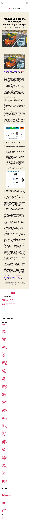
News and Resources (5, 504)
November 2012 (4, 481)
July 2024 (3, 339)
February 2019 (4, 408)
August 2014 (4, 458)
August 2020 (4, 388)
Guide (2, 501)
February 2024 (4, 345)
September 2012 (4, 483)
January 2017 (4, 426)
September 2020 (4, 387)
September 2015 (4, 444)
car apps (9, 282)
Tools (2, 511)
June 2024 (3, 340)
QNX (23, 284)
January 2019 (4, 409)
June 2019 (3, 403)
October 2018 (4, 411)
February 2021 (4, 381)
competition (18, 282)
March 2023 (3, 357)
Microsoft (8, 284)
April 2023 (3, 356)
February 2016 (4, 439)
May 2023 (3, 355)
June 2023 (3, 354)
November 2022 (4, 362)
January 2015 (4, 452)
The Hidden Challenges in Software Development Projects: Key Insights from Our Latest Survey (8, 303)
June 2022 (3, 368)
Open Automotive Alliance (18, 284)
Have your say (22, 71)
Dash (5, 283)
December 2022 (4, 361)
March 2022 (3, 371)
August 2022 (4, 365)
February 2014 (4, 465)
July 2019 (3, 402)
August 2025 (4, 324)
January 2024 (4, 346)
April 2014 (3, 463)
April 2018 (3, 416)
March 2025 (3, 330)
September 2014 (4, 457)
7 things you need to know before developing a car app (14, 21)
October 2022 (4, 363)
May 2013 (3, 474)
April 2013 (3, 475)
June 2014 (3, 460)
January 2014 (4, 466)
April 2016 (3, 436)
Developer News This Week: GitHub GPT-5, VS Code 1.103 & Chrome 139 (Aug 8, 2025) (8, 311)
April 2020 (3, 393)
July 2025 (3, 325)
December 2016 (4, 427)
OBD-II (14, 284)
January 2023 (4, 360)
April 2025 (3, 329)
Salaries (3, 508)
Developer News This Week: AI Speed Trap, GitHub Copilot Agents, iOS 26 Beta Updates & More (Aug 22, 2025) (8, 307)
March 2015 (3, 450)
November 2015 (4, 442)
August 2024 (4, 338)
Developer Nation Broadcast (6, 495)
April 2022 (3, 370)
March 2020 (4, 394)
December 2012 (4, 480)
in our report (18, 275)
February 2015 (4, 451)
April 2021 (3, 379)
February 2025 (4, 331)
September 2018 (4, 412)
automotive (6, 282)
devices (13, 283)
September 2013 (4, 471)
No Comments (22, 27)
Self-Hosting (4, 509)
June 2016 (3, 434)
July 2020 (3, 389)
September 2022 (4, 364)
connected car (22, 282)
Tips (2, 510)
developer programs (9, 283)
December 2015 (4, 441)
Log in (2, 517)
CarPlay (12, 282)
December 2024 (4, 333)
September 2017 (4, 420)
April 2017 (3, 424)
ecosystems (16, 283)
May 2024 (3, 341)
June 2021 (3, 377)
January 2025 (4, 332)
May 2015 (3, 448)
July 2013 (3, 472)
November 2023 (4, 348)
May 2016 (3, 435)
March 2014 (3, 464)
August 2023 (4, 352)
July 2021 (3, 376)
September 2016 (4, 431)
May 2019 (3, 404)
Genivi (5, 284)
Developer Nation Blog (14, 1)
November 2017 (4, 419)
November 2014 (4, 455)
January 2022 (4, 372)
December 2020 (4, 384)
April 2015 (3, 449)
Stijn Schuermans (9, 27)
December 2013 (4, 467)
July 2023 (3, 353)
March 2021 (3, 380)
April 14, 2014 (16, 27)
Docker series (4, 496)
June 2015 (3, 447)
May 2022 (3, 369)
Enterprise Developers (5, 497)
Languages (3, 503)
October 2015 (4, 443)
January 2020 (4, 396)
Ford (19, 283)
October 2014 (4, 456)
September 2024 (4, 337)
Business (3, 493)
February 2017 (4, 425)
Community (3, 494)
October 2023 (4, 349)
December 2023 (4, 347)
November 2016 (4, 428)
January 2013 (4, 479)
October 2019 (4, 400)
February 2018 (4, 417)
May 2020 (3, 392)
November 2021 (4, 373)
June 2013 (3, 473)
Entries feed (3, 518)
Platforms (3, 505)
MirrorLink (11, 284)
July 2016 (3, 433)
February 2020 (4, 395)
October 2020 (4, 386)
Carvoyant (14, 282)
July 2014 (3, 459)
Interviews (3, 502)
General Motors (22, 283)
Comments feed (4, 519)
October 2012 (4, 482)
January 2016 (4, 440)
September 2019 (4, 401)
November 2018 (4, 410)
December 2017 (4, 418)
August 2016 (4, 432)
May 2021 (3, 378)
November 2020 (4, 385)
